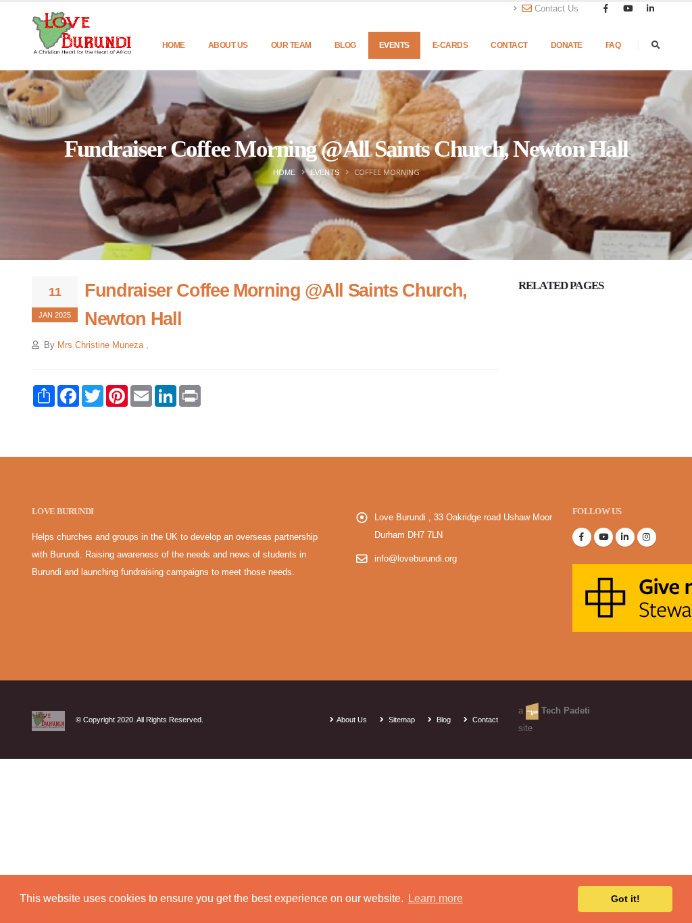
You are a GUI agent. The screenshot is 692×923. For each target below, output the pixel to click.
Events (394, 45)
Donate (567, 45)
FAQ (613, 45)
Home (173, 45)
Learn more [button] (435, 898)
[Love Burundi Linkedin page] (625, 537)
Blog (345, 45)
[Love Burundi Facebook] (581, 537)
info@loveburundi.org (415, 559)
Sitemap (401, 720)
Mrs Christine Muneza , (103, 345)
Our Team (291, 45)
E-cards (450, 45)
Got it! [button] (625, 898)
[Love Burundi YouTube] (603, 537)
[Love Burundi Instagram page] (646, 537)
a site (554, 719)
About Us (228, 45)
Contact (509, 45)
